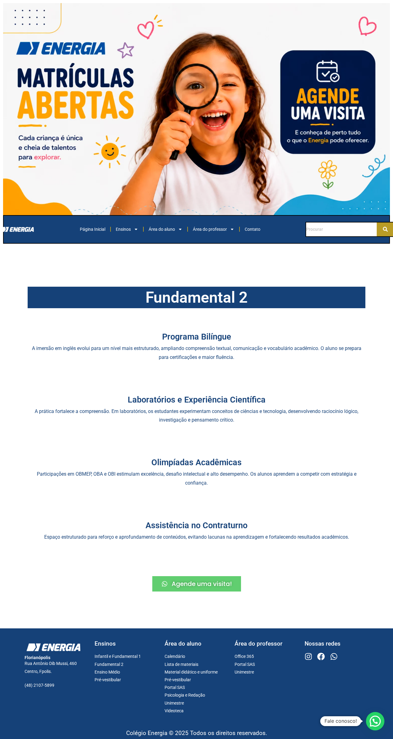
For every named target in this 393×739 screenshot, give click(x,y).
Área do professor (210, 229)
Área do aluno (162, 229)
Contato (252, 229)
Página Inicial (92, 229)
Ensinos (123, 229)
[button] (375, 721)
